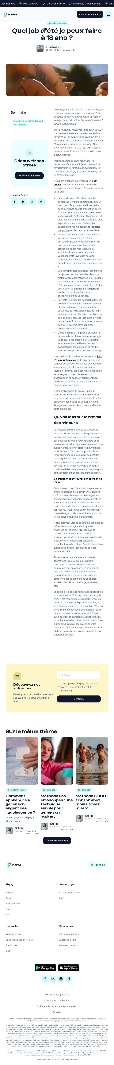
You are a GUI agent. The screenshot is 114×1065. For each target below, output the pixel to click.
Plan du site (11, 945)
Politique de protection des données (56, 1006)
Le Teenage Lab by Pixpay (19, 940)
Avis (8, 914)
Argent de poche (68, 940)
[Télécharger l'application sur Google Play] (45, 967)
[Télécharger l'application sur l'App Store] (68, 967)
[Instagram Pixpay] (61, 979)
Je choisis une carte (90, 14)
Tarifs (8, 909)
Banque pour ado (68, 945)
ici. (77, 1059)
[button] (108, 14)
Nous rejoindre (13, 934)
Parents (9, 892)
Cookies (57, 1012)
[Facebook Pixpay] (45, 979)
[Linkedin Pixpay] (53, 979)
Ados (8, 898)
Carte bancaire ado (69, 934)
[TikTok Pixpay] (69, 979)
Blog (8, 951)
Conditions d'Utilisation (56, 1000)
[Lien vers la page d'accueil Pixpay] (14, 864)
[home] (10, 14)
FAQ (61, 898)
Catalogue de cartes (69, 892)
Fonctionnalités (13, 903)
